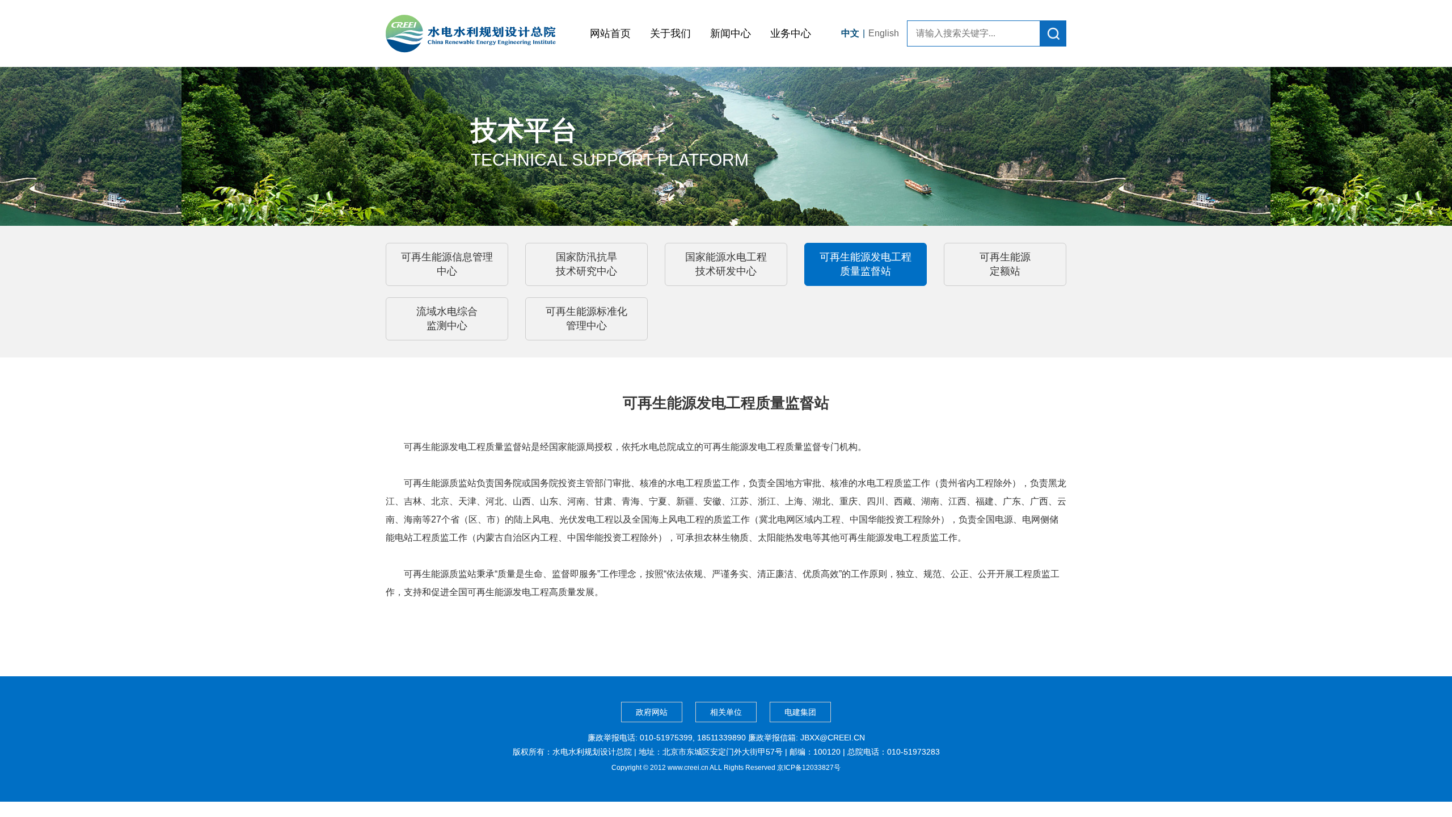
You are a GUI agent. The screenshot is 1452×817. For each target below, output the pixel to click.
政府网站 (652, 712)
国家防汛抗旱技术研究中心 (586, 264)
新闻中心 (730, 33)
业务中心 (790, 33)
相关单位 (726, 712)
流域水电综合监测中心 (447, 318)
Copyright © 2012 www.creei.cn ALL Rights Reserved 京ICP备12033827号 (726, 768)
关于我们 (670, 33)
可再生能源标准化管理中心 (586, 318)
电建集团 (800, 712)
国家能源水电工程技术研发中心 (726, 264)
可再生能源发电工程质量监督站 (865, 264)
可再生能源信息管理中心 (447, 264)
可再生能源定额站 (1005, 264)
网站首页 (610, 33)
